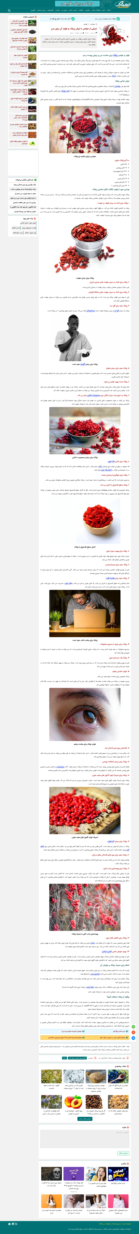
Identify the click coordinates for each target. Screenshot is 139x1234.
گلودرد (82, 364)
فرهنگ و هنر (96, 10)
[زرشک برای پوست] (84, 810)
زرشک (115, 55)
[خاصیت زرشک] (84, 520)
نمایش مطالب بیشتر (85, 1119)
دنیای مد (64, 10)
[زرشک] (84, 613)
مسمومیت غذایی (93, 395)
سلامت (57, 10)
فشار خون (68, 583)
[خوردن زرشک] (84, 430)
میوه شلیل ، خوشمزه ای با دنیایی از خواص (73, 1112)
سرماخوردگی (91, 311)
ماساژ (93, 943)
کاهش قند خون (106, 470)
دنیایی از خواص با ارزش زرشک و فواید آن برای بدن (74, 28)
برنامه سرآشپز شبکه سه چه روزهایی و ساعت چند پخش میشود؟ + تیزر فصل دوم (23, 189)
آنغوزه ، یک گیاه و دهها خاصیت (51, 1087)
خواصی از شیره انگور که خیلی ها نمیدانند (118, 1087)
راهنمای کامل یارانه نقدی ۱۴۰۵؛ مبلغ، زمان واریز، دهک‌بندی (65, 1038)
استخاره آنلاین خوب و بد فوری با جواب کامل (112, 1038)
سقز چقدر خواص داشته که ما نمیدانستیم (118, 1112)
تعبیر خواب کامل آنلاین (28, 223)
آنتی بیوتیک (65, 91)
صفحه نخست (126, 1224)
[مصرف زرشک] (84, 337)
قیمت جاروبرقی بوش (29, 228)
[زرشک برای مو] (84, 907)
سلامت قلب (110, 578)
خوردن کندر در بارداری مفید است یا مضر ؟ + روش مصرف (73, 1087)
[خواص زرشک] (84, 129)
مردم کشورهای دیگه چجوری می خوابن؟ (118, 1211)
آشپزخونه (50, 10)
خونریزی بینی (95, 974)
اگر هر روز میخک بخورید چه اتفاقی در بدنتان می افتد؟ (96, 1112)
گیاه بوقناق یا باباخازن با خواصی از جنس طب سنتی (52, 1112)
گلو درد (116, 311)
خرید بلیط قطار (18, 232)
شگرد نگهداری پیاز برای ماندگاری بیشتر (25, 185)
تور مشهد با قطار (30, 232)
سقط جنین (90, 987)
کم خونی (111, 841)
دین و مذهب (41, 10)
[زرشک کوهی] (84, 714)
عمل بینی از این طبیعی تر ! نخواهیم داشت (97, 1184)
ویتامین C (116, 86)
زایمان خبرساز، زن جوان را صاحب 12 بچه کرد (73, 1211)
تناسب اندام (73, 10)
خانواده (81, 10)
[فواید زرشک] (84, 246)
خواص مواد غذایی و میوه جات (77, 1058)
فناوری (33, 10)
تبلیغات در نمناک (104, 1224)
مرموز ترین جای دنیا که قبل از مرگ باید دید (51, 1184)
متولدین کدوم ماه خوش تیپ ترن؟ (71, 1031)
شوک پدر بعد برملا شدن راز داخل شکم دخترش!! (96, 1211)
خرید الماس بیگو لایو (119, 1031)
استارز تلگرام (16, 228)
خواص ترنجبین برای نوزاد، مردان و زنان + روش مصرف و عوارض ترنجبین (96, 1088)
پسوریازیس (60, 767)
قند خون (111, 461)
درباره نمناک (116, 1224)
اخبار (103, 10)
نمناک (109, 10)
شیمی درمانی (107, 951)
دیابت (100, 466)
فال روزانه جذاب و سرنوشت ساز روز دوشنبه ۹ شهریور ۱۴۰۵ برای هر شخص (74, 1185)
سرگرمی (87, 10)
